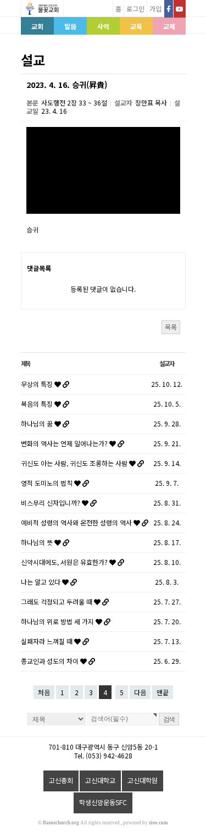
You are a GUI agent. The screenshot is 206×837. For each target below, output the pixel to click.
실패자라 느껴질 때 (47, 641)
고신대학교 (100, 780)
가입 (155, 8)
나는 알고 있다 (41, 581)
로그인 (135, 8)
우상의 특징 (37, 384)
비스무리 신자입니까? (51, 502)
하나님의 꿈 (37, 423)
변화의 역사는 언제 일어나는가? (65, 443)
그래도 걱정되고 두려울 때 (57, 601)
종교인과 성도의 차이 (50, 661)
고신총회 (61, 780)
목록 (171, 326)
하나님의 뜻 (37, 542)
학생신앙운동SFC (103, 802)
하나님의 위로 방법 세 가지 (58, 621)
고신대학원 (142, 780)
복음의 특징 (37, 403)
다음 (140, 692)
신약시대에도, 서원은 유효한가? (65, 562)
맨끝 (163, 692)
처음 (44, 692)
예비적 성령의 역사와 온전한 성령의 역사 (77, 522)
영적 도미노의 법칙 (47, 482)
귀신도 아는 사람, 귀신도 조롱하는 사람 (75, 463)
